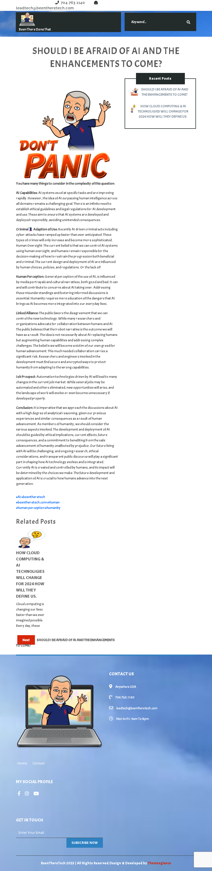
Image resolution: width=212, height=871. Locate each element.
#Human (53, 502)
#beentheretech (33, 497)
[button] (157, 523)
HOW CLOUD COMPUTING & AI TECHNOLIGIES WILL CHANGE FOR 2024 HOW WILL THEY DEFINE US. (30, 575)
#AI (18, 497)
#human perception (30, 508)
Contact (39, 763)
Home (22, 763)
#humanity (52, 508)
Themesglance (159, 863)
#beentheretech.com (31, 502)
